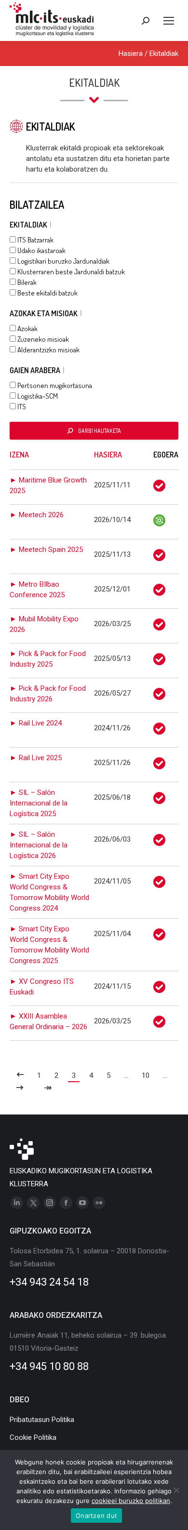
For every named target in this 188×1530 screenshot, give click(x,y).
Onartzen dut (96, 1515)
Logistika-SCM (37, 396)
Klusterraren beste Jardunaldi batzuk (70, 271)
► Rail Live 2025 (36, 757)
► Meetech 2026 (37, 514)
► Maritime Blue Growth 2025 (48, 485)
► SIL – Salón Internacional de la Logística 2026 (38, 845)
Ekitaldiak (163, 53)
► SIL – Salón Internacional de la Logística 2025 (38, 803)
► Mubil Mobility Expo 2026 (44, 624)
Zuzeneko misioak (42, 339)
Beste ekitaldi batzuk (47, 292)
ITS (21, 406)
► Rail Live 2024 (36, 723)
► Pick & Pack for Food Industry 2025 (48, 659)
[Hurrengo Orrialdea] (20, 1088)
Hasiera (131, 53)
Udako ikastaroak (41, 250)
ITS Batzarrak (35, 239)
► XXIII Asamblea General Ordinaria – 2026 (48, 1021)
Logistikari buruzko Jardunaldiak (62, 261)
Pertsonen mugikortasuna (54, 385)
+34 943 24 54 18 (49, 1282)
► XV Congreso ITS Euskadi (42, 986)
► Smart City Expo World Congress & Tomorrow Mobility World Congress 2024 (49, 892)
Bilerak (26, 282)
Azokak (27, 328)
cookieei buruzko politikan (131, 1500)
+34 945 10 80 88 (49, 1366)
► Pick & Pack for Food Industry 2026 (48, 693)
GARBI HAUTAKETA (99, 430)
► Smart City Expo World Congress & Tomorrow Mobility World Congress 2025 (49, 945)
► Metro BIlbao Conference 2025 (37, 589)
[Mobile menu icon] (168, 20)
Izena (19, 454)
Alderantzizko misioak (48, 349)
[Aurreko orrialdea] (20, 1075)
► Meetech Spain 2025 (46, 549)
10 (145, 1075)
